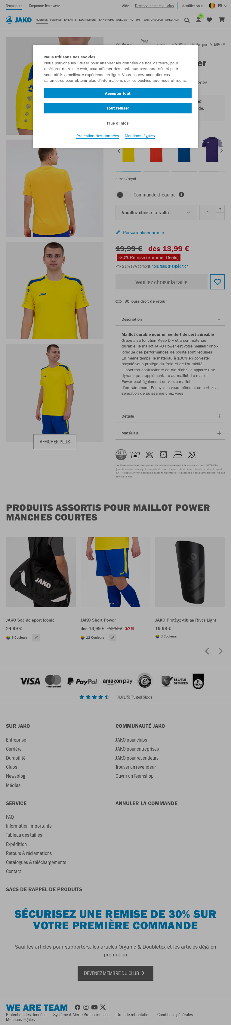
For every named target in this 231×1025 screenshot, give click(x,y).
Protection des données (97, 135)
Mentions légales (140, 135)
